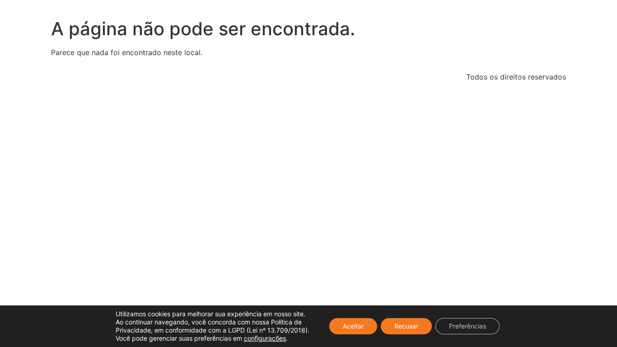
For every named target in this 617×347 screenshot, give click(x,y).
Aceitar (353, 326)
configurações (265, 338)
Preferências (467, 326)
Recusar (406, 326)
